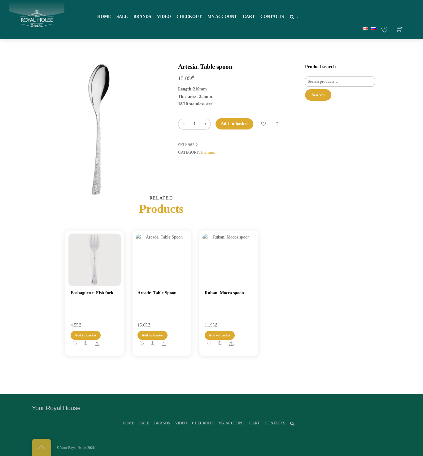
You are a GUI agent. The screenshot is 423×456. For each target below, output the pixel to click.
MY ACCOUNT (222, 16)
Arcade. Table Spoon (157, 293)
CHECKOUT (189, 16)
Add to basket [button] (85, 335)
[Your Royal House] (36, 19)
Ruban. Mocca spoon (224, 293)
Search (318, 95)
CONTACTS (272, 16)
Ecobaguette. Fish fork (92, 293)
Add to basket (234, 123)
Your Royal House (73, 447)
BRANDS (142, 16)
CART (249, 16)
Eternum (208, 152)
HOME (104, 16)
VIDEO (164, 16)
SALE (122, 16)
